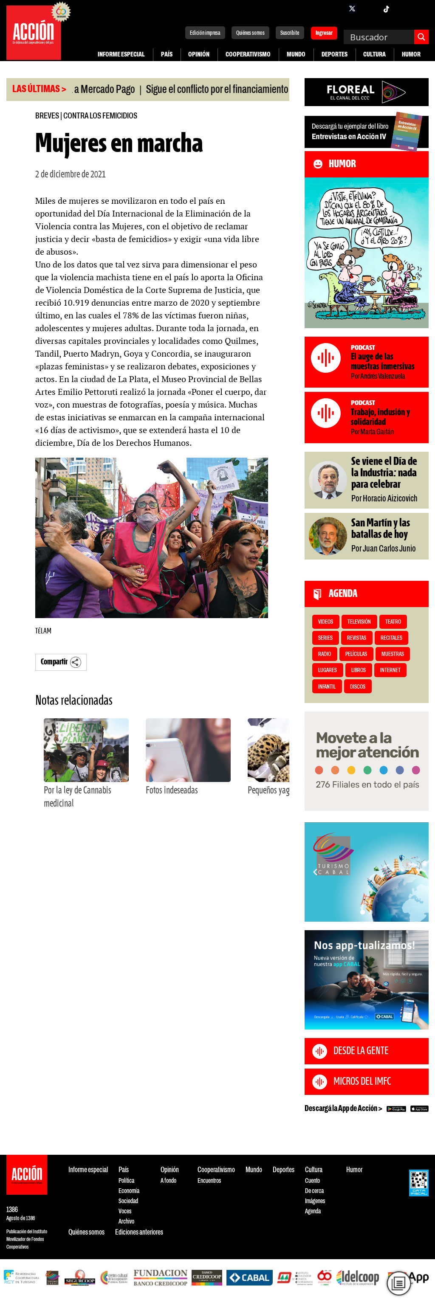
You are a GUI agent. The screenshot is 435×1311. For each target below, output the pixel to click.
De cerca (314, 1191)
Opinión (198, 54)
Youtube (403, 8)
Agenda (313, 1211)
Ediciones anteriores (139, 1232)
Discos (357, 687)
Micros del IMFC (362, 1082)
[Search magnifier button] (421, 37)
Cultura (374, 54)
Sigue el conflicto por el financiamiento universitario (210, 90)
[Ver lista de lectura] (399, 1283)
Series (325, 638)
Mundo (296, 54)
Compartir (54, 662)
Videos (325, 622)
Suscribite (289, 33)
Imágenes (315, 1201)
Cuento (312, 1181)
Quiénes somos (250, 33)
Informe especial (121, 54)
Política (126, 1181)
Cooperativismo (248, 54)
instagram (369, 8)
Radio (324, 654)
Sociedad (128, 1201)
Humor (411, 54)
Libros (358, 670)
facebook (335, 8)
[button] (362, 912)
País (166, 54)
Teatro (393, 622)
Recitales (391, 638)
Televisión (359, 622)
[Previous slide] (315, 872)
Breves (47, 116)
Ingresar (324, 34)
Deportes (334, 54)
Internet (390, 670)
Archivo (126, 1221)
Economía (129, 1191)
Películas (356, 654)
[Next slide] (418, 872)
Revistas (356, 638)
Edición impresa (205, 33)
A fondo (168, 1181)
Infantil (327, 687)
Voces (125, 1211)
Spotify (420, 8)
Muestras (392, 654)
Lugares (327, 670)
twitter (352, 8)
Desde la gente (361, 1051)
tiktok (386, 8)
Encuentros (209, 1181)
